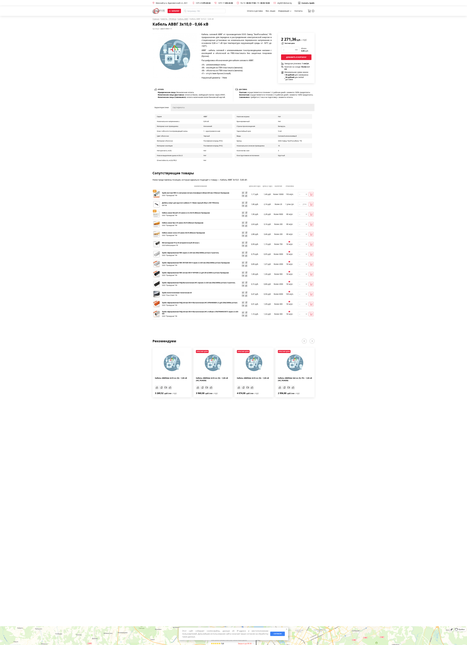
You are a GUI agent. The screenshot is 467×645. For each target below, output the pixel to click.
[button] (304, 341)
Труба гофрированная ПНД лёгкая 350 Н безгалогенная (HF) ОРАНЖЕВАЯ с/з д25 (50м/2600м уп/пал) (199, 303)
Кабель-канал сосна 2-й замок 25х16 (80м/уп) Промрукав (183, 233)
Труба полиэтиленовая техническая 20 (177, 293)
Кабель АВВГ (183, 19)
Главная (156, 19)
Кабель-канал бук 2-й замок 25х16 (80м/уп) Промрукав (182, 223)
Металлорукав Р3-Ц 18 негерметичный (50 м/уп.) (180, 243)
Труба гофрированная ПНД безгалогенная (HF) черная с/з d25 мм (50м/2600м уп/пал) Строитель (198, 283)
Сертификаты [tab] (179, 107)
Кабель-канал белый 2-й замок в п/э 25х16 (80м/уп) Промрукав (186, 213)
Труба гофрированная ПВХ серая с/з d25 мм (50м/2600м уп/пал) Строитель (190, 253)
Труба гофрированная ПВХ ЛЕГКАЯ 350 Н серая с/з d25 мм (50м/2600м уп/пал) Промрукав (196, 263)
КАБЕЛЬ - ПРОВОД (168, 19)
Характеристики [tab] (161, 107)
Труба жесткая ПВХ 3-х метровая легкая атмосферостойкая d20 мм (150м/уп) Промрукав (195, 193)
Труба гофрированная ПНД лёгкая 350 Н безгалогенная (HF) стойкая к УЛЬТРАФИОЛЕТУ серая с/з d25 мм (200, 313)
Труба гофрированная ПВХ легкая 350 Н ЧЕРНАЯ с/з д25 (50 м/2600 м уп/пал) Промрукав (195, 273)
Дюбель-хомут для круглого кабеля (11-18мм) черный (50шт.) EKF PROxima (190, 203)
